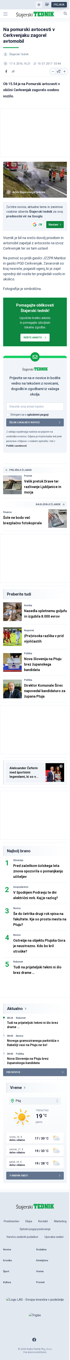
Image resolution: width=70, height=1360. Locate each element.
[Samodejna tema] (39, 5)
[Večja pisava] (64, 71)
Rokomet (18, 962)
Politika (28, 653)
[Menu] (5, 14)
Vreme (16, 1088)
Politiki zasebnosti (16, 445)
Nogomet (29, 630)
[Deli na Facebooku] (6, 71)
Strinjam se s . (29, 414)
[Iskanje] (65, 13)
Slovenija (18, 860)
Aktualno (15, 1009)
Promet (28, 476)
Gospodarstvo (20, 887)
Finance (7, 512)
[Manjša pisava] (53, 71)
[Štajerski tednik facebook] (34, 1340)
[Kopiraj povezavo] (13, 71)
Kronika (28, 605)
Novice (17, 908)
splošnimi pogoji (38, 414)
